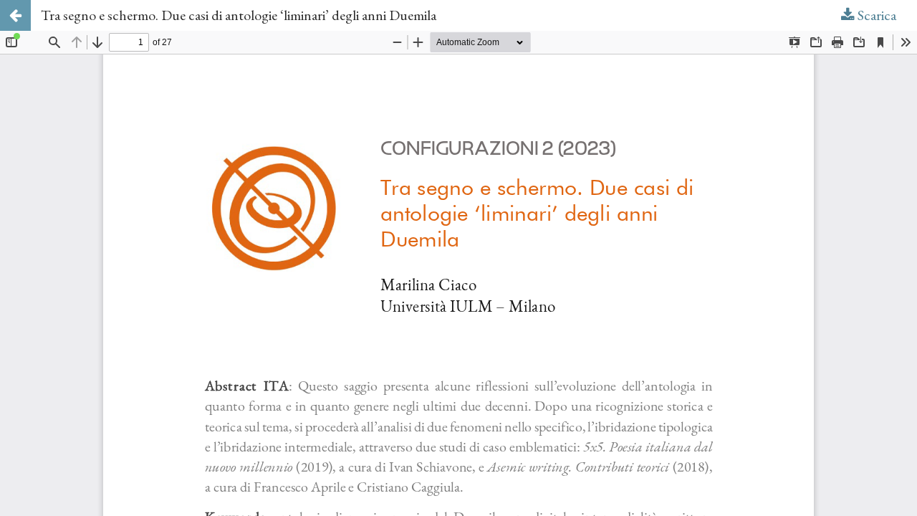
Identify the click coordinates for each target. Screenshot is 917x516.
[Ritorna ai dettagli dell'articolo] (15, 15)
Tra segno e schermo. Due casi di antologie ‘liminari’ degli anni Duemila (238, 15)
